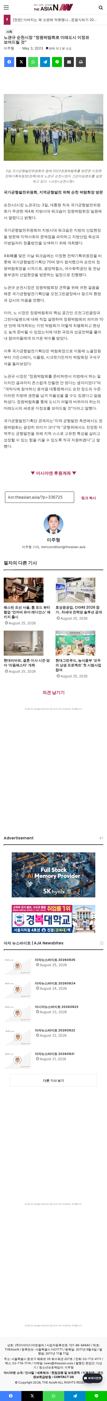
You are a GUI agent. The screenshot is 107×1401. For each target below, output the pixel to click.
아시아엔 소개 (13, 1372)
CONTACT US (64, 1377)
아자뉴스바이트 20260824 (55, 983)
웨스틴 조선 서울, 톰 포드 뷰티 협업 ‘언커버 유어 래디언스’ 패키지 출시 (27, 612)
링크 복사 (88, 498)
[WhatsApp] (33, 62)
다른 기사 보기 (53, 1080)
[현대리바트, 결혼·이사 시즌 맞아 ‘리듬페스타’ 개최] (28, 643)
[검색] (100, 9)
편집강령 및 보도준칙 (66, 1372)
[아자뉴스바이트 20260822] (17, 1036)
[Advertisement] (53, 766)
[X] (21, 62)
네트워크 (43, 1372)
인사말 (29, 1372)
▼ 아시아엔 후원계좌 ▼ (53, 473)
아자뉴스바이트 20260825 (55, 959)
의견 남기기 (54, 692)
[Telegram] (45, 62)
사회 (9, 32)
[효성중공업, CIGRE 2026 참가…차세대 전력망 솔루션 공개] (79, 590)
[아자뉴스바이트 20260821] (17, 1060)
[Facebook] (9, 62)
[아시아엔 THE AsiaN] (53, 7)
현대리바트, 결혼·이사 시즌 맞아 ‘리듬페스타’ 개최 (27, 663)
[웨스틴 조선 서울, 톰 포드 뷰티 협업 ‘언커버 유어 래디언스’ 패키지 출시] (28, 590)
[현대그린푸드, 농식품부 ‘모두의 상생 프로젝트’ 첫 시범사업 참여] (79, 643)
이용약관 (89, 1372)
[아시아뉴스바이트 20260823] (17, 1013)
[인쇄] (81, 62)
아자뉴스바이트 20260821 (54, 1053)
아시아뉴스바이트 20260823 (56, 1006)
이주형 (9, 48)
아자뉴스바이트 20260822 (55, 1030)
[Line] (57, 62)
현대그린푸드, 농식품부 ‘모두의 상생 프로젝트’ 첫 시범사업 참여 (78, 665)
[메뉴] (6, 9)
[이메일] (69, 62)
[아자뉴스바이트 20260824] (17, 989)
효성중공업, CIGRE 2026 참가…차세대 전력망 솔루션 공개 (78, 610)
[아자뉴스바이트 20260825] (17, 966)
